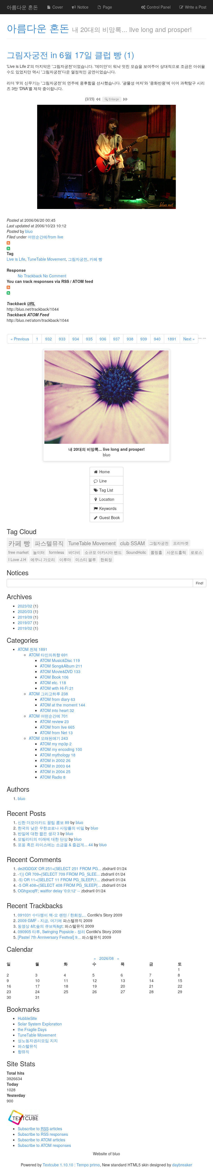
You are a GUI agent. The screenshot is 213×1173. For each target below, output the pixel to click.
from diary (63, 699)
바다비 (74, 552)
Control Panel (158, 7)
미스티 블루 (85, 559)
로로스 (196, 552)
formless (56, 552)
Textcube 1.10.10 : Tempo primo (71, 1164)
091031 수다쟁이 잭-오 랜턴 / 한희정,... (52, 915)
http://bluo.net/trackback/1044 (33, 309)
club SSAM (132, 543)
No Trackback (30, 275)
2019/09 (25, 617)
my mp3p (62, 743)
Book (60, 677)
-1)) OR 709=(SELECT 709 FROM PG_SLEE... (59, 874)
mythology (63, 755)
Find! (199, 583)
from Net (62, 732)
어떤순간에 (54, 716)
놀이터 (39, 552)
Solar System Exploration (40, 1024)
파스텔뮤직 (49, 543)
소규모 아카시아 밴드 (103, 552)
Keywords (107, 508)
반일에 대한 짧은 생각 (38, 833)
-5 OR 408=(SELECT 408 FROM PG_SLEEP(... (59, 885)
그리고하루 (54, 693)
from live (63, 727)
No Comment (54, 275)
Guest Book (109, 517)
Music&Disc (66, 660)
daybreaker (182, 1164)
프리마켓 (181, 543)
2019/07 (25, 622)
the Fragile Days (32, 1029)
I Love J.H (17, 559)
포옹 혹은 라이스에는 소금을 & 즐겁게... (55, 844)
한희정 (106, 559)
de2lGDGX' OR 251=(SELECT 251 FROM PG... (59, 868)
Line (102, 481)
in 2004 (61, 771)
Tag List (105, 490)
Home (104, 471)
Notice (82, 7)
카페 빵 (96, 259)
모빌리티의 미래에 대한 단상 (43, 839)
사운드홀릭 (176, 552)
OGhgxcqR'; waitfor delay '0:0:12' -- (49, 890)
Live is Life (16, 259)
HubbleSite (27, 1018)
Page (107, 7)
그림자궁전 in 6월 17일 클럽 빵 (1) (70, 55)
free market (18, 552)
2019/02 (25, 628)
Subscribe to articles (40, 1128)
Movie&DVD (66, 671)
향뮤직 (23, 1051)
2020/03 (25, 611)
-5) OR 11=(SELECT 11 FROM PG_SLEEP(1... (59, 879)
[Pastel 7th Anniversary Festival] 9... (49, 937)
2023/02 (25, 606)
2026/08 (106, 958)
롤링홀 (156, 552)
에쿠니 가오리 (43, 559)
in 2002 (61, 760)
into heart (63, 710)
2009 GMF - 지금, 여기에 (40, 920)
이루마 (65, 559)
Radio (58, 777)
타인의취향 (54, 655)
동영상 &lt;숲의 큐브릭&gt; (41, 926)
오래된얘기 (54, 738)
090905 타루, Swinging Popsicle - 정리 (51, 931)
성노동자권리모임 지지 (38, 1040)
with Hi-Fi (63, 688)
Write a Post (195, 7)
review (60, 721)
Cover (57, 7)
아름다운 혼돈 (22, 7)
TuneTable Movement (46, 259)
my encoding (67, 749)
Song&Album (67, 666)
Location (106, 499)
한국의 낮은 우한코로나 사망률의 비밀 (51, 828)
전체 (38, 649)
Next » (189, 339)
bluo (29, 231)
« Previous (20, 339)
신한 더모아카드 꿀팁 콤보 (43, 822)
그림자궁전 (77, 259)
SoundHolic (136, 552)
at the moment (68, 705)
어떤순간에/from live (45, 237)
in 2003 (61, 766)
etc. (59, 682)
